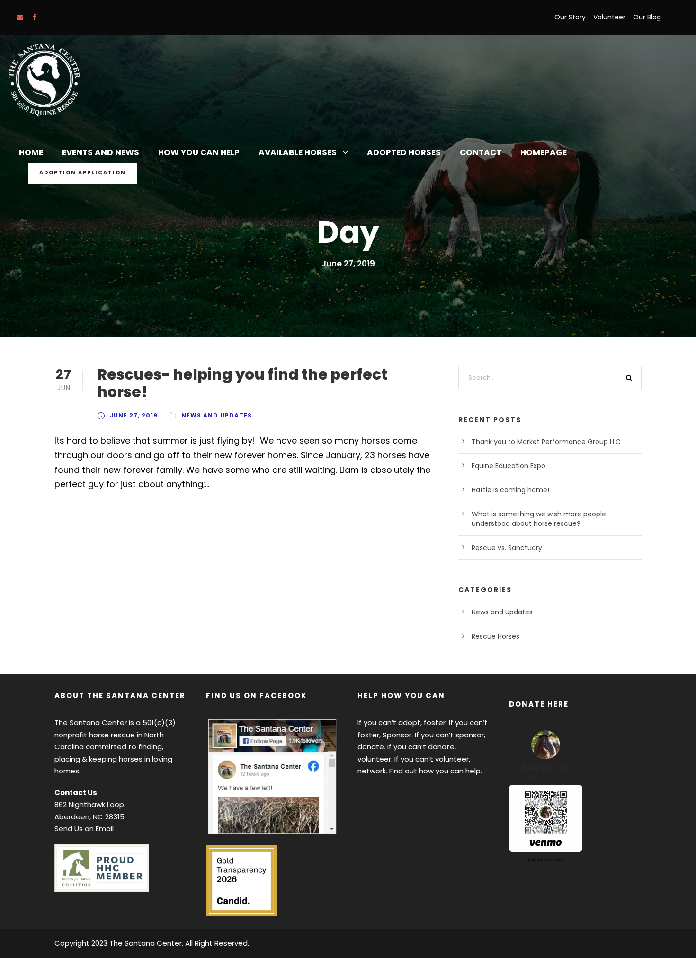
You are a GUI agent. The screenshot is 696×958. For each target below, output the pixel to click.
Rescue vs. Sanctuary (507, 547)
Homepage (543, 152)
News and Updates (216, 415)
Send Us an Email (84, 829)
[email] (20, 17)
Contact (480, 152)
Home (31, 152)
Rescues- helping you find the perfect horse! (242, 383)
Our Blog (647, 17)
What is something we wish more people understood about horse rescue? (539, 518)
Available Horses (298, 152)
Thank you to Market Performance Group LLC (546, 441)
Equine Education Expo (508, 465)
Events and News (100, 152)
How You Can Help (199, 152)
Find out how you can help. (435, 771)
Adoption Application (82, 172)
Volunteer (609, 17)
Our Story (570, 17)
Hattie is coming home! (510, 490)
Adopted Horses (404, 152)
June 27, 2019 (134, 415)
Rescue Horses (495, 636)
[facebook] (34, 17)
